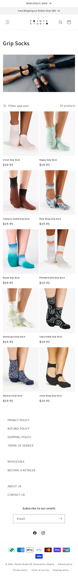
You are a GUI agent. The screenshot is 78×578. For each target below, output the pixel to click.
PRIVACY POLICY (18, 420)
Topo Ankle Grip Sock (50, 336)
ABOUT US (15, 486)
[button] (7, 22)
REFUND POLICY (19, 428)
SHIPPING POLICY (19, 437)
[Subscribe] (60, 518)
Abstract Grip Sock (13, 395)
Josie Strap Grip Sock (50, 395)
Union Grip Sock (11, 159)
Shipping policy (61, 570)
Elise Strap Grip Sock (50, 218)
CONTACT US (16, 494)
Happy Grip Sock (48, 159)
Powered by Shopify (44, 564)
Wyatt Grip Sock (11, 277)
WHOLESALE (16, 461)
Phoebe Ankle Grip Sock (52, 277)
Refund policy (65, 564)
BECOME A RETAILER (21, 470)
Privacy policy (20, 570)
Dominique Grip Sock (14, 336)
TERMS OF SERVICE (21, 445)
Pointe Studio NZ (24, 564)
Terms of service (40, 570)
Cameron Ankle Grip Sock (16, 218)
